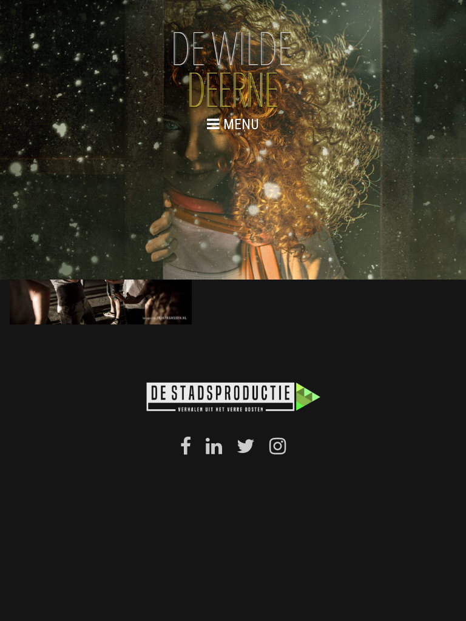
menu (239, 124)
